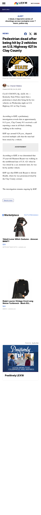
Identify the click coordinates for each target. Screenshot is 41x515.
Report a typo (8, 200)
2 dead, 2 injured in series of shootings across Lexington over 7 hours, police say (20, 21)
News (6, 33)
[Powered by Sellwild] (35, 343)
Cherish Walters (16, 86)
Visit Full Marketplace (31, 215)
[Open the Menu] (4, 3)
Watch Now (34, 3)
